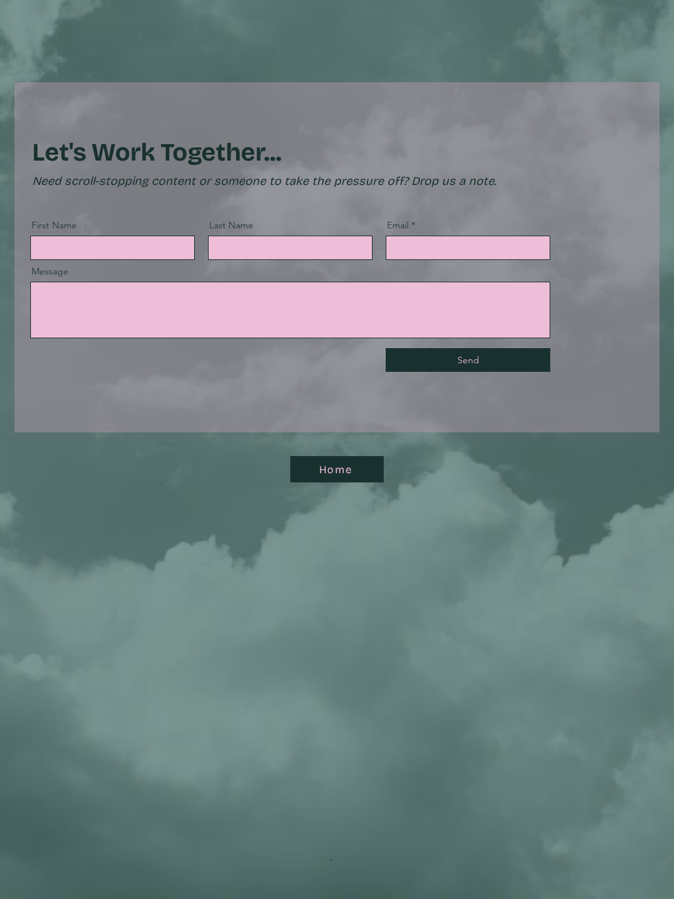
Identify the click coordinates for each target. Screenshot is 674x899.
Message (50, 271)
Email (398, 225)
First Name (54, 225)
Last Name (231, 225)
